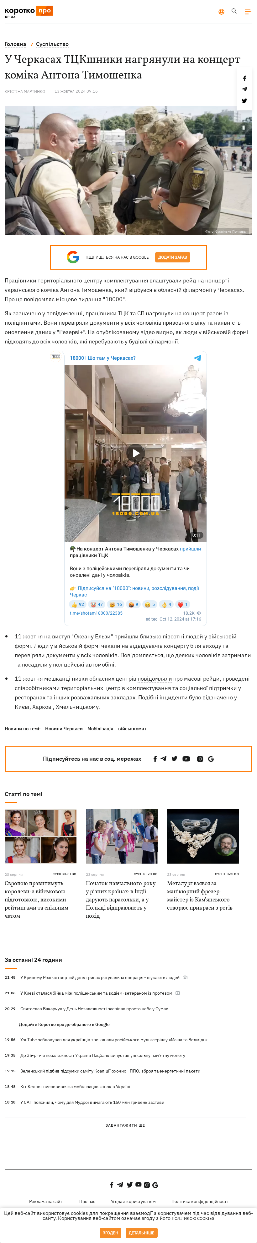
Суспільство (64, 874)
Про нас (87, 1201)
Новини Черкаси (64, 729)
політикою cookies (193, 1218)
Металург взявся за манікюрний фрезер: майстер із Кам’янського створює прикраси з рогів (200, 896)
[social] (155, 759)
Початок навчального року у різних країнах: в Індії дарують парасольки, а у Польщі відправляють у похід (120, 900)
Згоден (110, 1232)
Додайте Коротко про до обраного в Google (64, 1024)
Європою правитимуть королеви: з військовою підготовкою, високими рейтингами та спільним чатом (36, 900)
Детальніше (142, 1232)
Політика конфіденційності (199, 1201)
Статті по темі (23, 794)
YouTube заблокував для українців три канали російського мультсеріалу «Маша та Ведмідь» (113, 1040)
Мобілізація (100, 729)
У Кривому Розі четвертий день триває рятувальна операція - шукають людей (100, 977)
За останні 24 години (33, 959)
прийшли (126, 636)
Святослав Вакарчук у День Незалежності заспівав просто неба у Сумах (94, 1009)
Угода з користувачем (133, 1201)
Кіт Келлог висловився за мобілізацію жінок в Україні (75, 1086)
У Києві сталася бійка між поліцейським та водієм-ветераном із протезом (96, 993)
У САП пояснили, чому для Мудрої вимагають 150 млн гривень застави (92, 1102)
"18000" (113, 299)
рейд (189, 280)
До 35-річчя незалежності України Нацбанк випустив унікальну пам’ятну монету (102, 1055)
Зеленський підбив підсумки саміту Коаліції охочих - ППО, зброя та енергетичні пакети (110, 1071)
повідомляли (155, 678)
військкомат (132, 729)
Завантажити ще (125, 1125)
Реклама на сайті (46, 1201)
